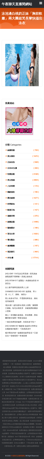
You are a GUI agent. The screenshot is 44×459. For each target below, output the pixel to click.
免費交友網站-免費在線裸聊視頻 (27, 446)
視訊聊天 (23, 252)
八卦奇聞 (23, 186)
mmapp (18, 402)
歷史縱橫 (23, 198)
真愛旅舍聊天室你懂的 (25, 395)
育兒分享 (23, 234)
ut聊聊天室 (8, 389)
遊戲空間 (23, 216)
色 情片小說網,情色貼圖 (28, 377)
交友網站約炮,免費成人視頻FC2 (19, 373)
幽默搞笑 (23, 192)
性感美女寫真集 (35, 421)
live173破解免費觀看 (20, 399)
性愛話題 (23, 174)
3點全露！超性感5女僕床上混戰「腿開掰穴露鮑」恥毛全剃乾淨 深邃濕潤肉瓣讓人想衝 (21, 308)
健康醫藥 (23, 246)
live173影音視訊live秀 (22, 436)
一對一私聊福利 (15, 364)
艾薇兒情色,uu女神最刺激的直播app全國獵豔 (18, 424)
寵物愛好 (23, 228)
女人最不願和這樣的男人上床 (17, 287)
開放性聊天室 (27, 364)
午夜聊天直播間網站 (18, 456)
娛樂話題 (23, 222)
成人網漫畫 (7, 367)
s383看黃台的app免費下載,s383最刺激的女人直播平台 (22, 406)
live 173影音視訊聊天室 (22, 389)
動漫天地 (23, 210)
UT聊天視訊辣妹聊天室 (18, 433)
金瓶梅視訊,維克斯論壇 (27, 418)
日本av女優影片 (19, 443)
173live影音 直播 (32, 443)
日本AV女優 (23, 168)
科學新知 (23, 204)
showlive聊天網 (12, 430)
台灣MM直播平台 (19, 440)
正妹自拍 (23, 162)
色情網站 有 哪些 (29, 427)
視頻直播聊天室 (10, 414)
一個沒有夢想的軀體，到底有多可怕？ (20, 322)
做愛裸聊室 (37, 364)
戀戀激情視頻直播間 (9, 361)
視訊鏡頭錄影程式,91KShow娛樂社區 (22, 425)
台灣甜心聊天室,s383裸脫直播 (27, 414)
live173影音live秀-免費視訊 (15, 392)
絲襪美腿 (23, 150)
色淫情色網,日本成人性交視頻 (26, 405)
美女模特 (23, 156)
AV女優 (23, 258)
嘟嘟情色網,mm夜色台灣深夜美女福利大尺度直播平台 (22, 378)
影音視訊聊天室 (10, 395)
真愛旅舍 (11, 436)
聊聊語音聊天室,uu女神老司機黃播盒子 (22, 409)
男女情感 (23, 180)
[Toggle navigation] (40, 3)
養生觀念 (23, 240)
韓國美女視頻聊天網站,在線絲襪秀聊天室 (26, 367)
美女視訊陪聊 (7, 370)
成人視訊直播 (24, 421)
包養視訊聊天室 (33, 399)
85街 (33, 436)
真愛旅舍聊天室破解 (25, 361)
